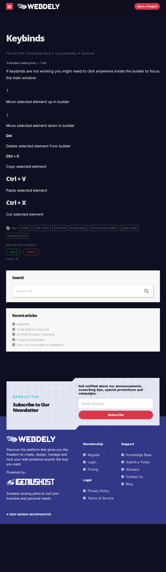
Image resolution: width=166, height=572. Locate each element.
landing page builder (104, 228)
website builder (17, 235)
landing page (78, 228)
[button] (9, 6)
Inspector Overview (30, 340)
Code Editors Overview (33, 329)
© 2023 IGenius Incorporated (28, 514)
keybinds (59, 228)
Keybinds (23, 324)
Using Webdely (66, 53)
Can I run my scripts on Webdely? (40, 345)
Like (13, 251)
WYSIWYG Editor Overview (36, 334)
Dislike (31, 251)
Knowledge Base (38, 53)
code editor (41, 228)
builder (25, 228)
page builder (129, 228)
